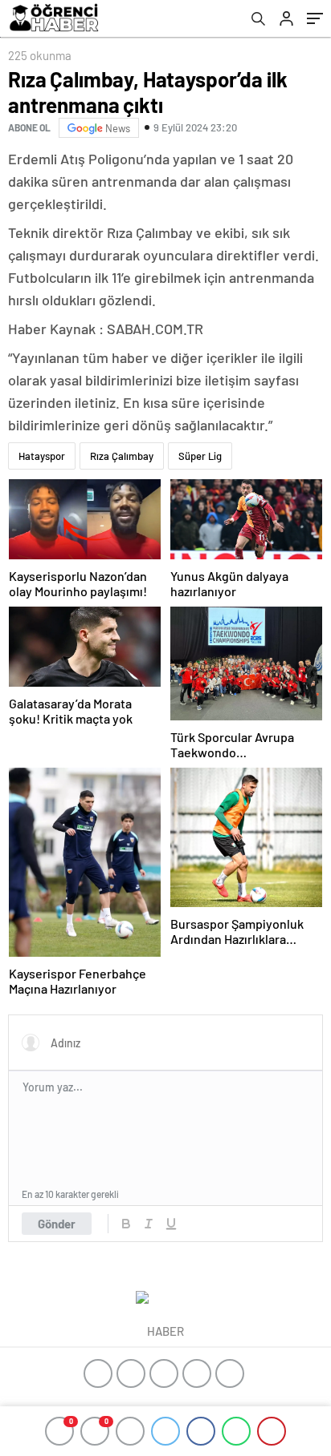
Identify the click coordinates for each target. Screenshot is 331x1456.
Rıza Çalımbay (121, 456)
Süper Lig (200, 456)
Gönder (57, 1223)
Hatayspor (41, 456)
